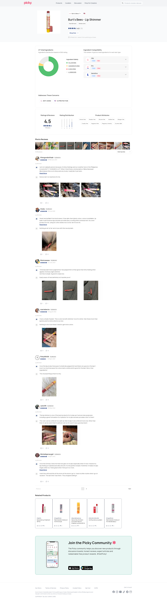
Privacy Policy (64, 588)
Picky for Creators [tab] (91, 3)
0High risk (72, 69)
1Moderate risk (74, 66)
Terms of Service (50, 588)
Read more (43, 173)
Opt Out (87, 588)
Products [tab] (59, 3)
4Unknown (72, 72)
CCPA (96, 588)
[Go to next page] (130, 488)
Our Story (38, 588)
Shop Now (72, 33)
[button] (124, 152)
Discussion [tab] (78, 3)
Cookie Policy (77, 588)
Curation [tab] (68, 3)
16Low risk (72, 63)
